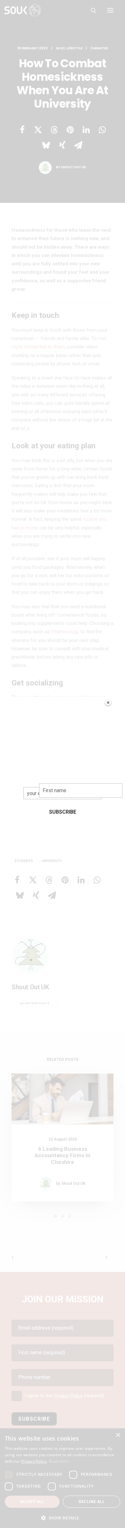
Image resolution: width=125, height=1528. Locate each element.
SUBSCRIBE (62, 812)
